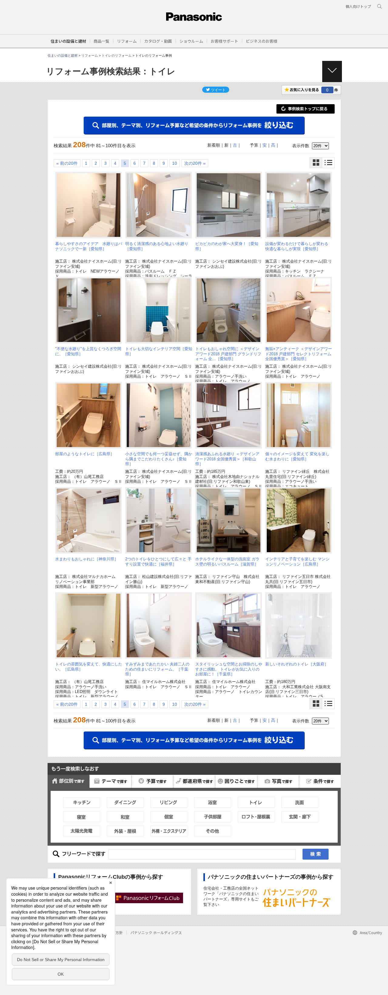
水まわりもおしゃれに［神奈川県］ (86, 559)
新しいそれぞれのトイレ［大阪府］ (296, 664)
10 (174, 163)
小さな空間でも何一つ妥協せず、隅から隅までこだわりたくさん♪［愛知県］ (158, 459)
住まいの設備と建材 (68, 41)
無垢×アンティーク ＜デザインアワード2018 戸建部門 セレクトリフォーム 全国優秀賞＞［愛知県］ (298, 354)
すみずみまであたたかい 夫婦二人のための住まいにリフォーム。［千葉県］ (157, 669)
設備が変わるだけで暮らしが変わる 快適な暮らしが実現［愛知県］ (298, 246)
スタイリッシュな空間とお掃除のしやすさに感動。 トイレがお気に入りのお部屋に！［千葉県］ (228, 669)
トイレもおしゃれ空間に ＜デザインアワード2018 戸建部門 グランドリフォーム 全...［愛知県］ (228, 354)
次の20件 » (195, 163)
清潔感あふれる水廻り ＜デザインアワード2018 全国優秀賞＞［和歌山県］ (227, 459)
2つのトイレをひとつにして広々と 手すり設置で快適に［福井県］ (158, 561)
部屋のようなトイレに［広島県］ (84, 454)
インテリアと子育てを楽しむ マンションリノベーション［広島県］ (297, 561)
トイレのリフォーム (117, 55)
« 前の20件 (67, 163)
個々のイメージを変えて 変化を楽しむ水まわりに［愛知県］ (297, 456)
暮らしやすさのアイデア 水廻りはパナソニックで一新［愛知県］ (88, 246)
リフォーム (89, 55)
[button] (101, 41)
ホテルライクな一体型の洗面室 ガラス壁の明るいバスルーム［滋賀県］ (227, 561)
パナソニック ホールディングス (156, 932)
